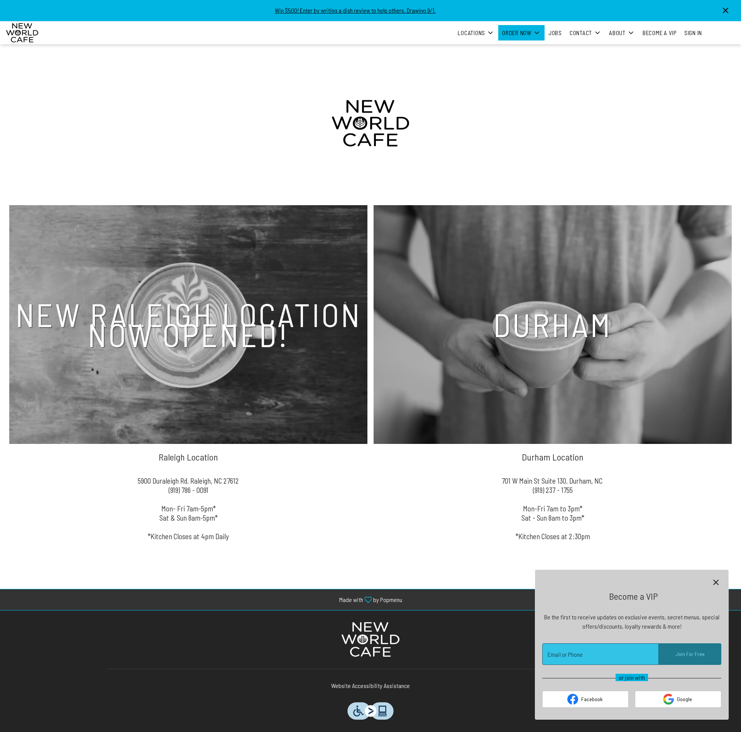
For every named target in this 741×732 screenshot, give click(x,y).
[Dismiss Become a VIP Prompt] (716, 582)
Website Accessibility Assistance (370, 685)
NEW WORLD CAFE (370, 639)
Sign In (693, 32)
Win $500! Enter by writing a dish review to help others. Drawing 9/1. (355, 10)
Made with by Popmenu (204, 599)
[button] (476, 32)
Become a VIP (660, 32)
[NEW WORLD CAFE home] (41, 32)
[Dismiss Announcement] (725, 10)
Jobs (555, 32)
